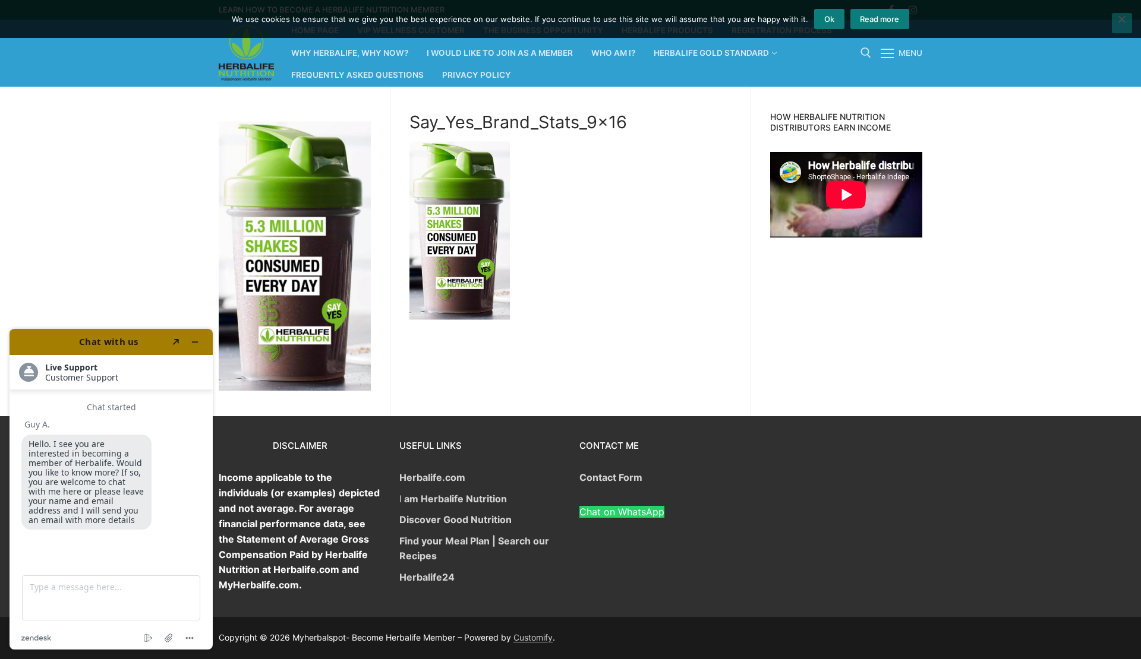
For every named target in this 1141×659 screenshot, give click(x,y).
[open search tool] (866, 52)
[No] (1122, 23)
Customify (533, 637)
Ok (829, 19)
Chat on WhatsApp (621, 512)
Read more (879, 19)
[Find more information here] (111, 489)
